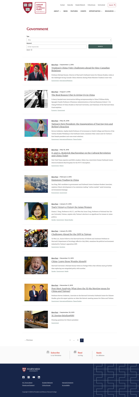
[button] (60, 11)
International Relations (66, 80)
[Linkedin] (39, 377)
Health (66, 271)
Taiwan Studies (77, 139)
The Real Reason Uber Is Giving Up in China (73, 95)
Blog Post (54, 64)
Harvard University (31, 370)
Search (100, 46)
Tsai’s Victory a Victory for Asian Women (71, 207)
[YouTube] (34, 377)
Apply (99, 352)
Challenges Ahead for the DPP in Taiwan (71, 234)
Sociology (62, 247)
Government (55, 80)
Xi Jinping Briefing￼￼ (62, 316)
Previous (29, 340)
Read (80, 352)
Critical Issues (46, 385)
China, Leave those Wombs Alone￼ (68, 262)
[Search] (115, 5)
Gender (53, 220)
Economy (54, 110)
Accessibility (66, 385)
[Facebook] (23, 377)
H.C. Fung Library (27, 382)
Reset (28, 50)
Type (28, 36)
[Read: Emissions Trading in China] (36, 184)
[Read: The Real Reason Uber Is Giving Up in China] (36, 99)
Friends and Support (28, 385)
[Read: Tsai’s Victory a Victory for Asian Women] (36, 211)
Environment (55, 192)
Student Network (47, 382)
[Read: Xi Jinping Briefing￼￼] (36, 319)
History (62, 165)
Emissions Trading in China (65, 180)
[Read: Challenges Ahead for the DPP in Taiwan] (36, 238)
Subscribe (55, 352)
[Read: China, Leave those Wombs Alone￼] (36, 265)
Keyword (29, 43)
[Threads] (28, 377)
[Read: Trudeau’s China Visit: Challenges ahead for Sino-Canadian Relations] (36, 72)
